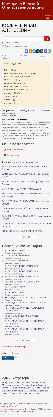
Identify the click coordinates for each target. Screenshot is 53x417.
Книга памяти (12, 155)
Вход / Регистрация (15, 149)
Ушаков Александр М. (20, 387)
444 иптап (16, 393)
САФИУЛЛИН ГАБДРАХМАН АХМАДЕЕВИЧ (21, 189)
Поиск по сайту (12, 42)
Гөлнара (42, 385)
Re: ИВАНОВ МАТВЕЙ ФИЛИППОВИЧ (22, 281)
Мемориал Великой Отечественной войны (23, 5)
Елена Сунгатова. (9, 406)
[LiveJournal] (41, 51)
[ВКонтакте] (26, 51)
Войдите (6, 111)
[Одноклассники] (30, 51)
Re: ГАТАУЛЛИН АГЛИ (15, 250)
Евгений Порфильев (39, 390)
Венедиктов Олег (20, 390)
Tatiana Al (6, 390)
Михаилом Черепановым (23, 411)
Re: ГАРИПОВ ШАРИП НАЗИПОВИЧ (21, 266)
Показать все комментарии (15, 346)
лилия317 (6, 393)
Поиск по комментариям (16, 46)
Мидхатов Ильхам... (11, 385)
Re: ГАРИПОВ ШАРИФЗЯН (17, 255)
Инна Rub (26, 382)
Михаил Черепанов (40, 387)
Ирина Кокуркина (31, 393)
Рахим (35, 382)
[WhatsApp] (49, 51)
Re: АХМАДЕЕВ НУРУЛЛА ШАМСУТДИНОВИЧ (25, 297)
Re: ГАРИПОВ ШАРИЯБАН (17, 260)
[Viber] (45, 51)
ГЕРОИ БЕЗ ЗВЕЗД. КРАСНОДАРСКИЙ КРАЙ (22, 231)
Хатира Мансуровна (11, 382)
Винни (42, 382)
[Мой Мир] (34, 51)
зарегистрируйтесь (23, 111)
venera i (5, 387)
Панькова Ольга (29, 385)
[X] (38, 51)
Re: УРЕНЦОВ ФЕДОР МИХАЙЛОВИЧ (22, 316)
